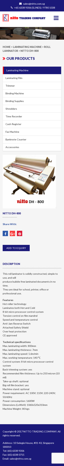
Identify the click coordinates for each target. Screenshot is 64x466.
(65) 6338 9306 (15, 450)
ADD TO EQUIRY (16, 248)
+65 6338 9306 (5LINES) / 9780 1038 (34, 7)
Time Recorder (14, 116)
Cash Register (13, 124)
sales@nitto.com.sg (34, 3)
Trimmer (10, 85)
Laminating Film (14, 77)
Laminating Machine (17, 70)
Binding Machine (15, 93)
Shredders (11, 108)
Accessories (12, 147)
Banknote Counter (16, 139)
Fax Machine (12, 131)
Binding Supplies (15, 101)
